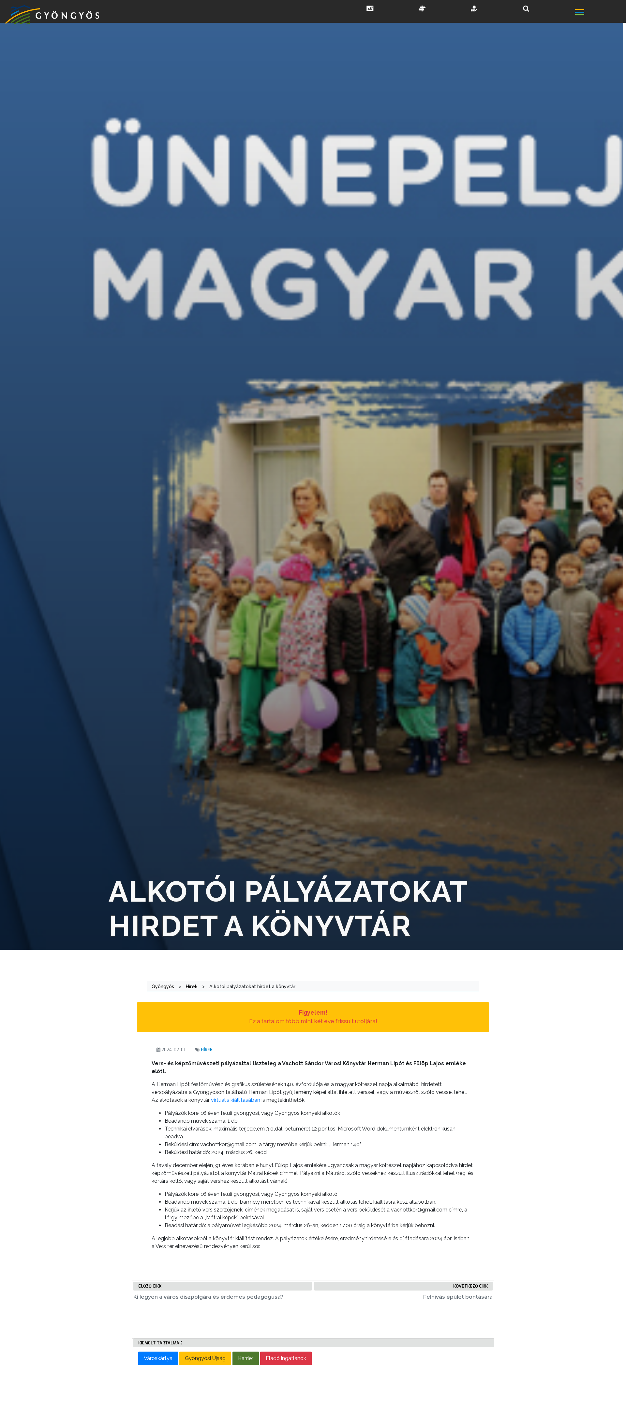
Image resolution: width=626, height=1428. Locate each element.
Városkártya (158, 1358)
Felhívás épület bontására (458, 1297)
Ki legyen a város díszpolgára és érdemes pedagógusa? (208, 1297)
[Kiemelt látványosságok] (422, 9)
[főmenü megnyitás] (600, 13)
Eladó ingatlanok (286, 1358)
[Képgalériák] (370, 9)
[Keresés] (526, 9)
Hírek (207, 1049)
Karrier (245, 1358)
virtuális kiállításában (235, 1100)
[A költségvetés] (474, 9)
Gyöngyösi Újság (205, 1358)
